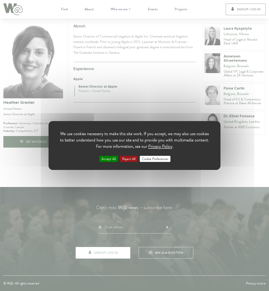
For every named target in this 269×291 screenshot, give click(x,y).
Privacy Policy (160, 146)
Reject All (129, 158)
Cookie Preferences (155, 158)
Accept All (109, 158)
